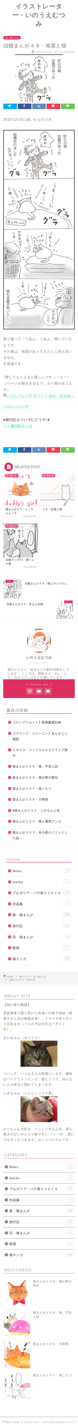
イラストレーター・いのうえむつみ (39, 14)
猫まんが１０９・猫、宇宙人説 (35, 766)
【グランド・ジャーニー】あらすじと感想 (40, 736)
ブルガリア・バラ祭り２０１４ (40, 893)
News (40, 871)
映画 (40, 948)
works (40, 882)
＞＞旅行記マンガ (17, 426)
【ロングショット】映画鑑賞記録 (37, 722)
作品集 (40, 904)
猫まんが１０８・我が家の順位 (35, 777)
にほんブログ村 (16, 406)
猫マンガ (41, 959)
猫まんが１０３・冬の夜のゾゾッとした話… (40, 835)
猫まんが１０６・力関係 (30, 799)
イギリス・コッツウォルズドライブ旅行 (40, 752)
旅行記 (40, 926)
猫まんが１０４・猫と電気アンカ (37, 821)
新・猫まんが (41, 915)
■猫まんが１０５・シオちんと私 (36, 810)
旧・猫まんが (11, 37)
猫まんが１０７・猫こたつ (32, 788)
